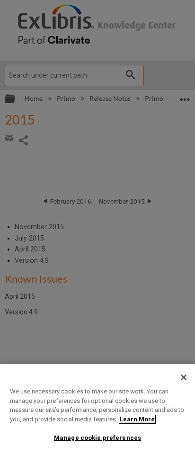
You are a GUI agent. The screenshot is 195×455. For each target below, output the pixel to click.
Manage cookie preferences (97, 437)
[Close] (183, 377)
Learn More (137, 419)
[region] (97, 409)
